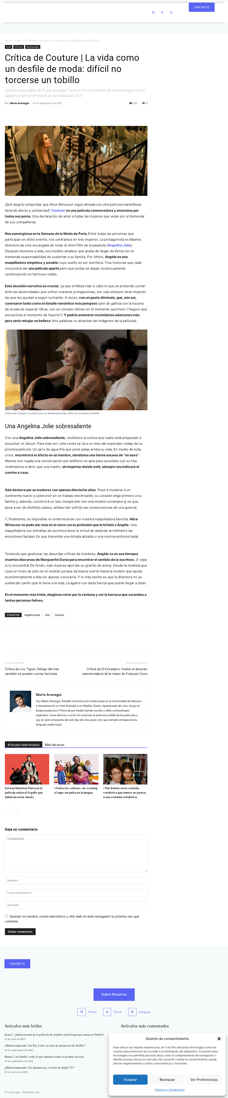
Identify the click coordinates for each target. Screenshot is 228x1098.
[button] (219, 1039)
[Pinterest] (29, 113)
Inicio (8, 40)
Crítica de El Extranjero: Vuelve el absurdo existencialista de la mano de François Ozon (114, 671)
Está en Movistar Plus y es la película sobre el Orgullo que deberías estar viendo (24, 793)
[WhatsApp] (40, 113)
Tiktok (117, 1012)
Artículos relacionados (24, 745)
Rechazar (167, 1080)
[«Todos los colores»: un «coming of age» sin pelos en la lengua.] (76, 769)
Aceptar (130, 1080)
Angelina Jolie (119, 245)
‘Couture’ (58, 210)
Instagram (145, 1012)
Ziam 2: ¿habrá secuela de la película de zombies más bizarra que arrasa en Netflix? (54, 1034)
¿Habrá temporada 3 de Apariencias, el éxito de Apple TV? (39, 1067)
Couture (59, 615)
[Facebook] (9, 113)
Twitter (92, 1012)
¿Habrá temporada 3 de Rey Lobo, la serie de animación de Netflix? (45, 1045)
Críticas (19, 46)
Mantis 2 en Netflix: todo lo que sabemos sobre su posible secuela (44, 1056)
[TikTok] (162, 12)
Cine (18, 40)
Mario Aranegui (19, 103)
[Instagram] (153, 12)
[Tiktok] (107, 1012)
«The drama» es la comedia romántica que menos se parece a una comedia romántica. (124, 793)
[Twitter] (171, 12)
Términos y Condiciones (170, 1089)
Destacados (32, 46)
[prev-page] (7, 810)
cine (47, 615)
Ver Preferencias (204, 1080)
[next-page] (15, 810)
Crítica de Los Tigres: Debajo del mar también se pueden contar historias (32, 671)
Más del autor (55, 745)
